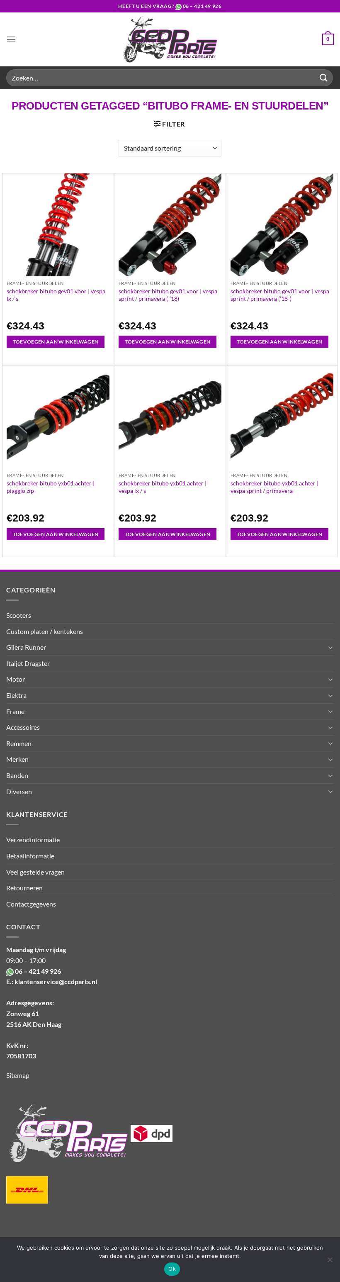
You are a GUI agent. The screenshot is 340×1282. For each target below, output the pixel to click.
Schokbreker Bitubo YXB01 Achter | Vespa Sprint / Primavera (274, 487)
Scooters (18, 615)
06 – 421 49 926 (202, 6)
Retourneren (24, 888)
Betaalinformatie (30, 856)
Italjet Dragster (28, 663)
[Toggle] (330, 647)
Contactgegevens (31, 904)
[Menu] (11, 39)
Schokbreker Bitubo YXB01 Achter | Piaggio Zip (51, 487)
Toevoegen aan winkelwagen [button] (56, 341)
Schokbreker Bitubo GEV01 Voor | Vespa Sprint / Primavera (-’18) (168, 295)
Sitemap (17, 1075)
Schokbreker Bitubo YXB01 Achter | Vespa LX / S (162, 487)
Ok (172, 1268)
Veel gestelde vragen (35, 872)
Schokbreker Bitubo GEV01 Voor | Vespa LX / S (56, 295)
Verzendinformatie (33, 839)
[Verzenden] (324, 78)
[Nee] (329, 1262)
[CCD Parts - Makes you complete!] (170, 39)
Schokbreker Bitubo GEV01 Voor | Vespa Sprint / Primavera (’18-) (280, 295)
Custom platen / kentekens (44, 631)
